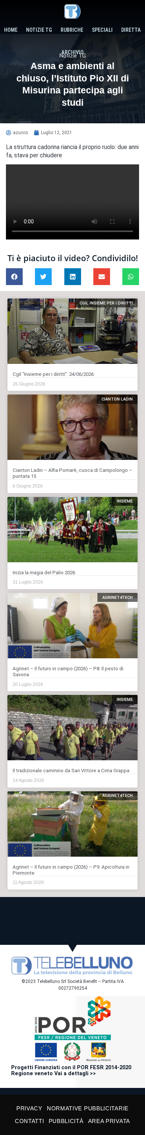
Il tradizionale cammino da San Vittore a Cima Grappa (71, 770)
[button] (14, 276)
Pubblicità (66, 1121)
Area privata (109, 1121)
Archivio (72, 52)
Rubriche (72, 30)
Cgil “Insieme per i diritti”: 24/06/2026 (53, 374)
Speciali (102, 30)
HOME (10, 30)
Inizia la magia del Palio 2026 (44, 572)
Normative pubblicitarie (88, 1108)
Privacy (29, 1108)
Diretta (131, 30)
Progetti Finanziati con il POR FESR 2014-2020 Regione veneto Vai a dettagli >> (71, 1070)
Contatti (29, 1121)
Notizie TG (39, 30)
